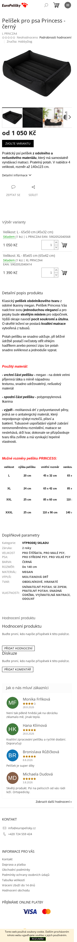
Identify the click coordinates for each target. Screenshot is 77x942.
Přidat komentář (17, 669)
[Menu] (68, 5)
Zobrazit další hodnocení (53, 802)
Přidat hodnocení (18, 648)
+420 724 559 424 (20, 834)
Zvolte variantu (17, 143)
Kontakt (7, 859)
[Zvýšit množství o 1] (56, 242)
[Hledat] (46, 5)
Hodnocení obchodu (16, 890)
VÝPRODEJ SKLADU (35, 543)
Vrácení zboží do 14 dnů (18, 885)
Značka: (19, 41)
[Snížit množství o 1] (56, 247)
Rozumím (38, 939)
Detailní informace (15, 175)
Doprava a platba (14, 864)
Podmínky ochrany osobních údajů (25, 875)
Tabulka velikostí (13, 880)
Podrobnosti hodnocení (55, 37)
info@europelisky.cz (22, 828)
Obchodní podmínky (16, 870)
